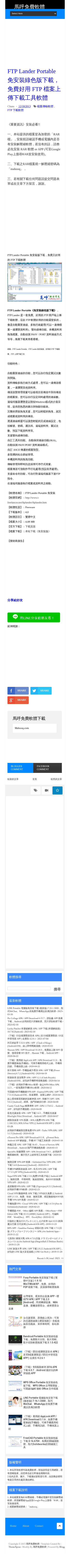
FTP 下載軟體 (15, 110)
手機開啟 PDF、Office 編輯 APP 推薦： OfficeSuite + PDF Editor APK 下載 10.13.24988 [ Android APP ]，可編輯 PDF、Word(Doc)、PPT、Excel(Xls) (34, 1213)
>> (62, 1258)
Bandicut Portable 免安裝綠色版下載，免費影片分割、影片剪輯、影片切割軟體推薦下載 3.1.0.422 (41, 1339)
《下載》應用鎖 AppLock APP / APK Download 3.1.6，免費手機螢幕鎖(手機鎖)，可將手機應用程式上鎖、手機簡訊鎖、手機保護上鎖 (34, 1063)
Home (13, 1525)
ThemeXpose (15, 1547)
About (25, 1525)
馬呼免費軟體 (29, 7)
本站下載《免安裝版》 (38, 531)
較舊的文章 (56, 779)
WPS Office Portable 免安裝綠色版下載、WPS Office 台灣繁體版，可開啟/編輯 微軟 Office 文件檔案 (41, 1385)
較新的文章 (13, 779)
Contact (39, 1525)
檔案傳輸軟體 (45, 106)
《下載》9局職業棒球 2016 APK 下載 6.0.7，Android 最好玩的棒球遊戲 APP (40, 1370)
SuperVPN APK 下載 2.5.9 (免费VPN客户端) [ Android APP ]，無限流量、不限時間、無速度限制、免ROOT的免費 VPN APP (34, 1179)
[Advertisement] (35, 42)
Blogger (63, 1547)
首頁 (34, 779)
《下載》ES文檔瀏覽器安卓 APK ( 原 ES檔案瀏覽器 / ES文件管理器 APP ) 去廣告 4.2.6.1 (41, 1354)
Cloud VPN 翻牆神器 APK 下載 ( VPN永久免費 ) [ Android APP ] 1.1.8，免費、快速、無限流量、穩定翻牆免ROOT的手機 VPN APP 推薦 (35, 1196)
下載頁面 (30, 526)
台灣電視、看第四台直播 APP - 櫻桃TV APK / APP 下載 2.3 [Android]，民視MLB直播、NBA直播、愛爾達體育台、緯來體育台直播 (33, 1302)
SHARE (21, 690)
